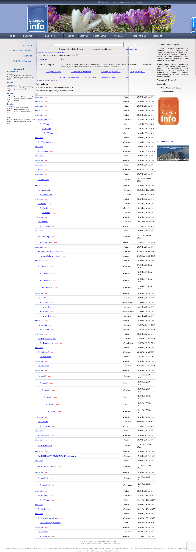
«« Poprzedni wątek (53, 71)
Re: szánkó (42, 376)
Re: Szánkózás (43, 179)
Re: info (10, 82)
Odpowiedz (126, 77)
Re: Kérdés (42, 203)
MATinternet (91, 543)
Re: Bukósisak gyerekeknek (48, 518)
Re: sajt (40, 169)
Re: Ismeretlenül (44, 190)
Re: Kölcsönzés (43, 352)
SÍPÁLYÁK (27, 45)
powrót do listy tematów (48, 80)
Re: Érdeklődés (12, 71)
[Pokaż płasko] (90, 77)
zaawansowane (131, 49)
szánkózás (39, 97)
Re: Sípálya (42, 297)
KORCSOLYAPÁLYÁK (22, 61)
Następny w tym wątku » (111, 71)
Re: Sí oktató (43, 421)
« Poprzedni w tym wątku (81, 71)
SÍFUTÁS (28, 55)
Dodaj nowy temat (109, 77)
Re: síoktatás (42, 325)
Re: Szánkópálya (44, 435)
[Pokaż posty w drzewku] (69, 77)
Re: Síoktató (42, 119)
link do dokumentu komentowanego (52, 52)
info (8, 115)
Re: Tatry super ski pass (47, 338)
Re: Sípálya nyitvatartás (47, 466)
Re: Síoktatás (43, 151)
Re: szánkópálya (44, 236)
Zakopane (99, 543)
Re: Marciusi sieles (45, 445)
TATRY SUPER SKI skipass (20, 50)
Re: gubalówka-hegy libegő (48, 251)
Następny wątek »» (137, 71)
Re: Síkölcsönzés (44, 142)
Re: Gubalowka (43, 266)
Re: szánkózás (43, 478)
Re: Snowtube (43, 221)
